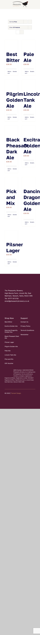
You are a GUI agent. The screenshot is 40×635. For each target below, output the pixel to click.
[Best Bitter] (11, 44)
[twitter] (9, 399)
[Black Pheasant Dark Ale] (11, 130)
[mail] (16, 399)
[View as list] (21, 32)
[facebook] (5, 399)
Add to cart (9, 72)
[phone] (19, 399)
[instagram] (12, 399)
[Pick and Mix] (11, 181)
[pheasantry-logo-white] (18, 279)
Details (15, 71)
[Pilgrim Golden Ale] (11, 84)
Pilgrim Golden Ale (14, 100)
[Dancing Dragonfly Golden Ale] (28, 181)
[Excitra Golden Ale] (28, 130)
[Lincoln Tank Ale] (28, 84)
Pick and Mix (11, 197)
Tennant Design (16, 393)
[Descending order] (30, 22)
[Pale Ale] (28, 44)
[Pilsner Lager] (11, 235)
